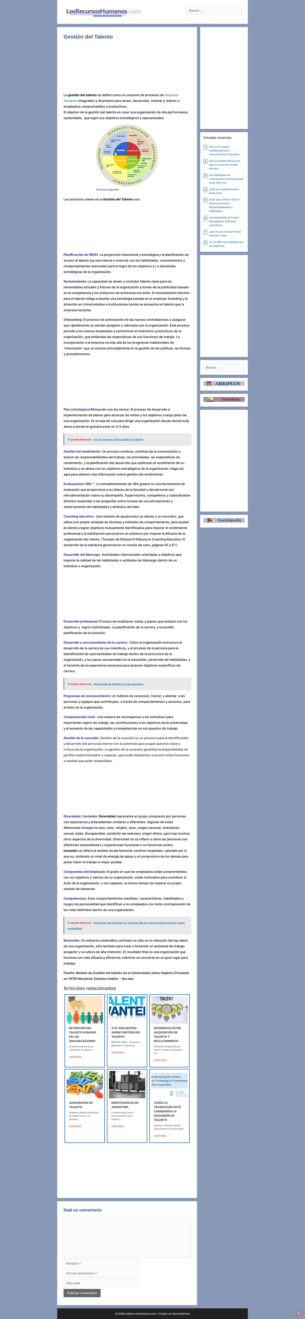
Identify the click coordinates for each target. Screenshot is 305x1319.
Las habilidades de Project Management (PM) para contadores (224, 221)
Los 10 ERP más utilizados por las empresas (226, 244)
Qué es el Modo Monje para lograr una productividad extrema (224, 164)
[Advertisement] (127, 68)
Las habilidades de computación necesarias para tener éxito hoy (226, 179)
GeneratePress (181, 1313)
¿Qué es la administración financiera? (224, 191)
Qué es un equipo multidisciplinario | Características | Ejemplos (224, 150)
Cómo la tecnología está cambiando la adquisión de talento (167, 1111)
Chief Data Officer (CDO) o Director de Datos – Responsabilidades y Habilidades (224, 205)
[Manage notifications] (298, 1313)
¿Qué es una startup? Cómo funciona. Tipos (225, 233)
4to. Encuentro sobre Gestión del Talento (126, 1032)
